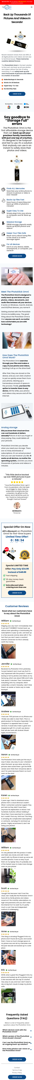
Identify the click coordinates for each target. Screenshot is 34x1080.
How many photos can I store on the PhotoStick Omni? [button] (16, 1049)
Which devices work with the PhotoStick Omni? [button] (14, 1031)
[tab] (17, 1031)
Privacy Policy (17, 1073)
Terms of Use (17, 1070)
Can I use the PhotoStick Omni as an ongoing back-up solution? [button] (16, 1043)
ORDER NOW (17, 1077)
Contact (17, 1068)
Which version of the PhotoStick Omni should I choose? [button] (15, 1037)
